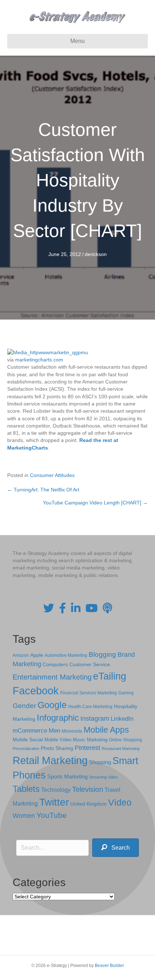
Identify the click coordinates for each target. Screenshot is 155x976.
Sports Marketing (67, 777)
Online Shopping (125, 739)
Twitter (54, 802)
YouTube (51, 815)
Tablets (26, 789)
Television (87, 789)
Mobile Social (28, 739)
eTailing (109, 676)
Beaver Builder (109, 965)
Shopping (100, 762)
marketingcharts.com (39, 360)
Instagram (94, 718)
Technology (56, 790)
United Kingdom (88, 804)
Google (52, 705)
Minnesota (72, 731)
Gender (24, 706)
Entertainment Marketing (52, 677)
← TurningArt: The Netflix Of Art (43, 490)
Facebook (36, 691)
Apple (36, 655)
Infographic (58, 718)
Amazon (21, 655)
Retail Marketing (50, 760)
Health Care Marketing (90, 706)
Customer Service (89, 664)
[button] (115, 847)
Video (120, 802)
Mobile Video (57, 739)
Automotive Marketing (66, 655)
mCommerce (30, 730)
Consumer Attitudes (52, 475)
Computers (55, 664)
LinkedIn (122, 718)
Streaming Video (103, 777)
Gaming (126, 692)
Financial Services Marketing (88, 692)
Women (24, 815)
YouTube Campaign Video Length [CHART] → (95, 503)
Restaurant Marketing (121, 748)
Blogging (102, 654)
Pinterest (87, 747)
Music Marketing (90, 739)
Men (54, 730)
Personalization (26, 748)
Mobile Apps (106, 729)
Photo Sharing (57, 748)
